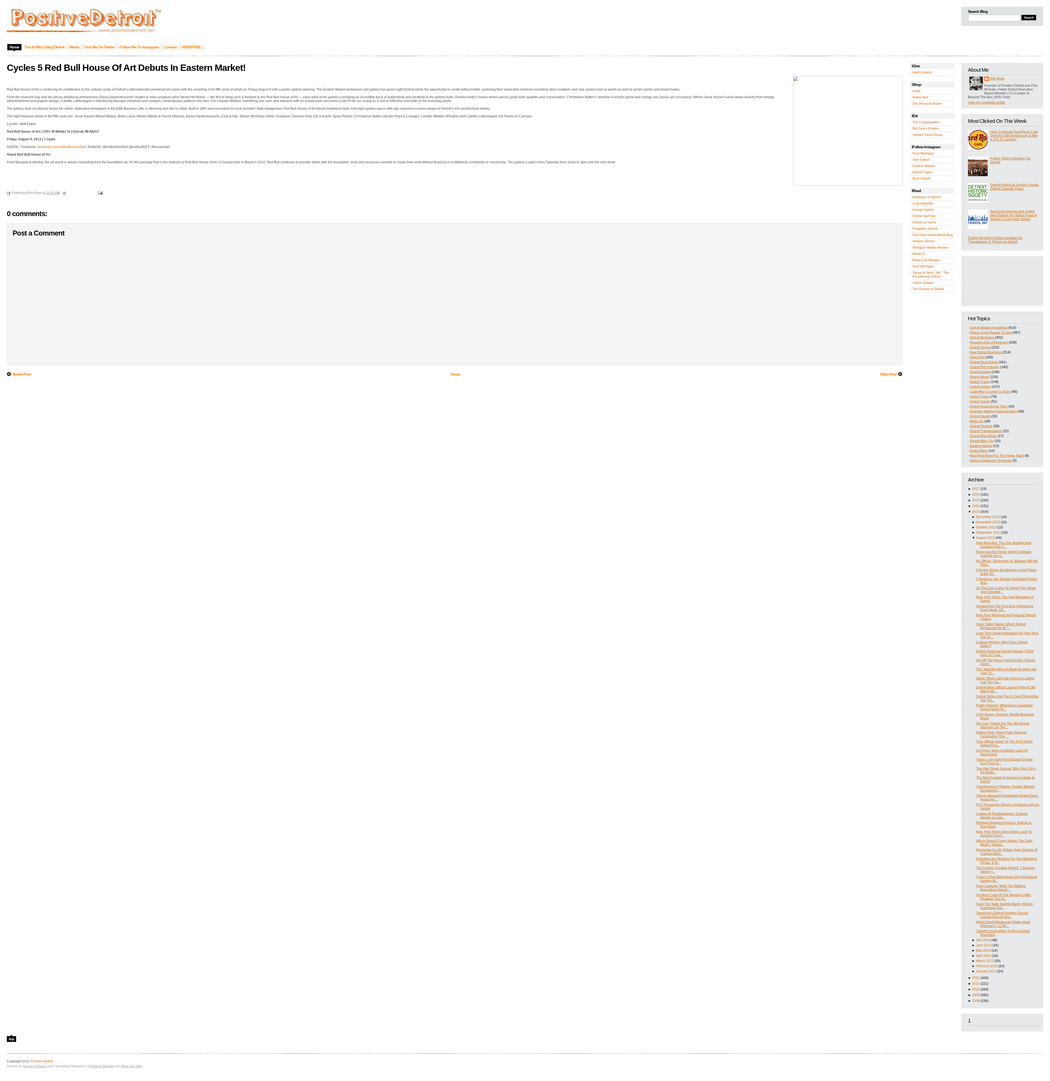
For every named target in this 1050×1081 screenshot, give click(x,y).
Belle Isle (977, 421)
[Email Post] (99, 193)
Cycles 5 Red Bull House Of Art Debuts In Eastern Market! (126, 67)
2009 (976, 995)
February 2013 (987, 966)
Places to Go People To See (990, 333)
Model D (918, 254)
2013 (976, 512)
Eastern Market (923, 166)
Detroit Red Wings (983, 436)
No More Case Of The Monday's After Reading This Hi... (1003, 897)
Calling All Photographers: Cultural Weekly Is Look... (1002, 816)
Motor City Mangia (926, 260)
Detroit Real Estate (984, 362)
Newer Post (21, 374)
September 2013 (988, 532)
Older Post (888, 374)
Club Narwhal (922, 203)
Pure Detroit (921, 179)
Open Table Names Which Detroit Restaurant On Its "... (1001, 626)
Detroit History (980, 387)
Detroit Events (980, 372)
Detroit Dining (980, 347)
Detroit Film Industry (984, 367)
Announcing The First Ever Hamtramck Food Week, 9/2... (1004, 608)
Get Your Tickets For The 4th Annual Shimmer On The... (1002, 725)
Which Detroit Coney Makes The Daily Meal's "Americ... (1004, 843)
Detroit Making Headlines (989, 328)
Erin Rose (997, 78)
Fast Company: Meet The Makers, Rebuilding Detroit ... (1001, 888)
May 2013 (983, 950)
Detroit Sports (980, 401)
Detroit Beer (979, 451)
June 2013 (984, 945)
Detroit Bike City (982, 441)
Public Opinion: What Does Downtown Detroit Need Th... (1004, 707)
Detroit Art (977, 357)
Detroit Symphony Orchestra (991, 461)
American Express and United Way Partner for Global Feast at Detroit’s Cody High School (1013, 215)
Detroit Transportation (986, 431)
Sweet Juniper (923, 283)
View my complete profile (986, 102)
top (11, 1039)
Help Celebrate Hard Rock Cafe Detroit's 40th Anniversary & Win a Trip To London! (1014, 135)
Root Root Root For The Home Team (997, 456)
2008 (976, 1001)
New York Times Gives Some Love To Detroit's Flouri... (1004, 834)
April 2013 (983, 956)
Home (455, 374)
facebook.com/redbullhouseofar (60, 147)
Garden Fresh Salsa (927, 135)
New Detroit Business (986, 352)
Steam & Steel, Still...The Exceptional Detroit (930, 274)
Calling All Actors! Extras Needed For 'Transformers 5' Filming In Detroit (995, 240)
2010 (976, 989)
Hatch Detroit (922, 72)
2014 (976, 506)
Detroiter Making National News (993, 411)
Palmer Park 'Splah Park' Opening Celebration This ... (1001, 734)
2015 (976, 500)
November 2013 (988, 522)
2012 (976, 978)
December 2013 (988, 517)
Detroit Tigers (922, 172)
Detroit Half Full (923, 216)
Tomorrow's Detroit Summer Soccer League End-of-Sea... (1002, 915)
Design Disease (35, 1066)
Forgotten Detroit (924, 229)
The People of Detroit (928, 289)
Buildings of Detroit (926, 197)
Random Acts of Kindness (989, 342)
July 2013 (983, 940)
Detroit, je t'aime (924, 222)
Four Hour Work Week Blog (932, 235)
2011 (976, 984)
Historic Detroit (923, 241)
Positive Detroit (42, 1061)
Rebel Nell (920, 97)
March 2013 (985, 961)
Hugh (916, 91)
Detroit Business (982, 337)
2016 (976, 494)
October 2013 (986, 527)
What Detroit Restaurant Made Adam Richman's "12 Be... (1003, 924)
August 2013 (985, 538)
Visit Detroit (920, 160)
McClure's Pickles (925, 128)
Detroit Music (979, 377)
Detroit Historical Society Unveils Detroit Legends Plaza (1014, 187)
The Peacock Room (927, 104)
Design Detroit (923, 210)
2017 (976, 489)
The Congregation (926, 122)
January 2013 (986, 971)
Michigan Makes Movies (930, 247)
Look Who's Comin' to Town (990, 392)
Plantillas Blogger (101, 1066)
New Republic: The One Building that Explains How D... (1003, 545)
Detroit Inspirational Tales (989, 406)
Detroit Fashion (981, 426)
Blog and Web (131, 1066)
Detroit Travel (980, 382)
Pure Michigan (923, 153)
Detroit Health (980, 416)
